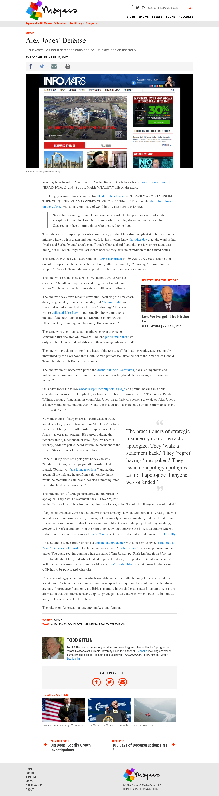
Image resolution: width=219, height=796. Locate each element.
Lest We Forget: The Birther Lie (165, 318)
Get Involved (34, 785)
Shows (144, 17)
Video (131, 17)
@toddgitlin (73, 658)
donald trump (78, 624)
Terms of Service (132, 788)
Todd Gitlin (38, 57)
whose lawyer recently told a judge (102, 389)
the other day (138, 239)
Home (29, 769)
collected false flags (65, 312)
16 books (141, 651)
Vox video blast (123, 564)
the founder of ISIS (83, 469)
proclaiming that (116, 337)
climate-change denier (110, 542)
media (93, 624)
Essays (157, 17)
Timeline (31, 777)
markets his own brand (152, 182)
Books (170, 17)
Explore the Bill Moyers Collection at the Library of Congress (61, 23)
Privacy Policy (150, 788)
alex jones (59, 624)
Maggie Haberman (109, 258)
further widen (128, 548)
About (30, 789)
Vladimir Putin (111, 302)
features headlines (111, 196)
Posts (30, 773)
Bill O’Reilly (166, 534)
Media (58, 620)
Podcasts (185, 17)
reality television (112, 624)
